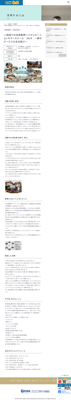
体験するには (20, 380)
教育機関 (15, 24)
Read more (62, 55)
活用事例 (10, 24)
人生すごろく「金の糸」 (12, 3)
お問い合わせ (55, 380)
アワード (42, 380)
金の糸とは (12, 380)
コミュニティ (48, 380)
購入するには (35, 380)
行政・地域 (16, 30)
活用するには (27, 380)
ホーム (5, 24)
